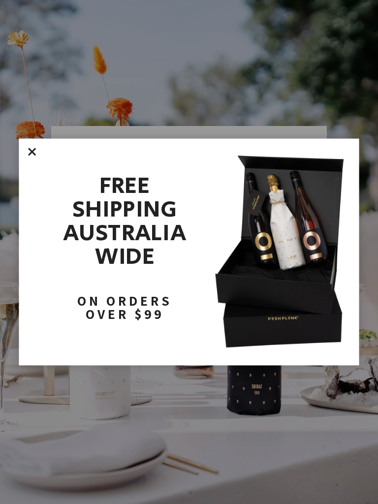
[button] (32, 152)
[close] (32, 152)
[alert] (189, 252)
